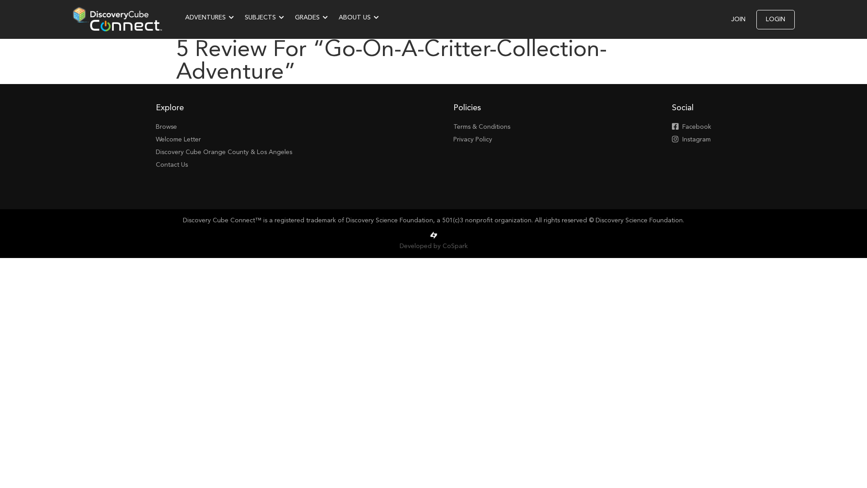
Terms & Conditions (481, 127)
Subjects (260, 17)
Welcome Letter (178, 139)
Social (683, 108)
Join (738, 19)
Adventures (205, 17)
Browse (166, 127)
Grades (307, 17)
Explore (170, 108)
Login (775, 19)
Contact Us (172, 165)
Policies (467, 108)
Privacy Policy (472, 139)
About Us (355, 17)
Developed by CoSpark (434, 246)
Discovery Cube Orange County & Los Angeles (224, 152)
